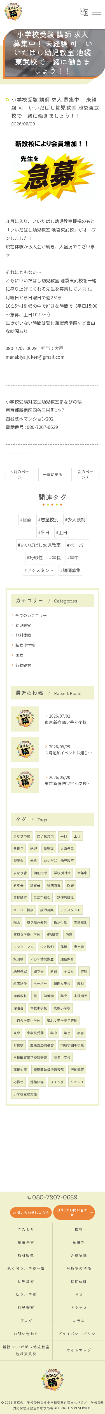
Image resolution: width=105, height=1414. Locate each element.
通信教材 (20, 995)
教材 (80, 983)
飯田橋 (18, 959)
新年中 (82, 873)
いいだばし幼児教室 (59, 860)
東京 (16, 1033)
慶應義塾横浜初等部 (49, 1069)
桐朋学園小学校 (72, 1045)
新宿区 (49, 848)
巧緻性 (18, 1082)
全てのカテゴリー (31, 615)
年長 (67, 1033)
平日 (63, 836)
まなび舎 (20, 873)
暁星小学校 (62, 1057)
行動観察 (23, 665)
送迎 (33, 848)
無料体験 (23, 635)
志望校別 (80, 922)
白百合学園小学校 (26, 1020)
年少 (63, 995)
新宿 (53, 971)
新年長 (18, 885)
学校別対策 (62, 873)
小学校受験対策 (25, 1094)
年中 (53, 1033)
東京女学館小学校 (26, 934)
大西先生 (67, 848)
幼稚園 (49, 995)
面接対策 (20, 1069)
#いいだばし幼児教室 (39, 544)
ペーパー (40, 983)
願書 (80, 1033)
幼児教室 (23, 625)
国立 (19, 655)
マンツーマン (23, 946)
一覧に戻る (52, 474)
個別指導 (40, 873)
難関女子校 (62, 983)
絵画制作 (20, 983)
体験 (84, 971)
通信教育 (67, 959)
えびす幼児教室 (42, 959)
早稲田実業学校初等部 (30, 1057)
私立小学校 (25, 645)
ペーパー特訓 (23, 910)
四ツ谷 (39, 971)
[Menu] (96, 12)
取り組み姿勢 (37, 922)
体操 (63, 946)
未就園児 (80, 995)
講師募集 (47, 910)
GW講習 (53, 934)
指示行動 (60, 922)
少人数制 (47, 946)
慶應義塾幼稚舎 (42, 1045)
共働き (18, 848)
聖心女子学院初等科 (62, 1020)
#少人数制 (75, 519)
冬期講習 (53, 885)
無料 (33, 860)
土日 (77, 836)
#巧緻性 (35, 557)
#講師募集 (70, 570)
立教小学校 (38, 1008)
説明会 (18, 860)
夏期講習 (20, 897)
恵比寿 (79, 946)
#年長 (55, 557)
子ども (69, 971)
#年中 (73, 557)
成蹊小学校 (62, 1008)
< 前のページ (19, 474)
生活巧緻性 (42, 897)
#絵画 (26, 519)
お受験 (18, 1045)
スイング (57, 1082)
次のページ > (85, 474)
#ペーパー (77, 544)
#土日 (61, 532)
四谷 (70, 885)
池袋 (69, 934)
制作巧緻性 (65, 897)
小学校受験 (35, 1033)
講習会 (35, 885)
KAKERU (77, 1082)
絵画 (16, 922)
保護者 (18, 1008)
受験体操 (37, 1082)
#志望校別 (48, 519)
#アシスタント (39, 570)
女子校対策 (45, 836)
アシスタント (70, 910)
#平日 (44, 532)
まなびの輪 (21, 836)
